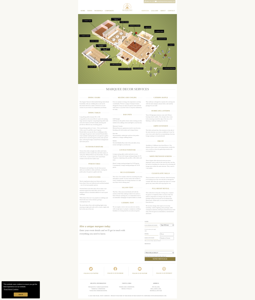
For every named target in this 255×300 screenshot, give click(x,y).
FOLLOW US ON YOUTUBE (139, 273)
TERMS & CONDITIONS (98, 289)
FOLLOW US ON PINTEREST (164, 273)
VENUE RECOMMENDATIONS (98, 290)
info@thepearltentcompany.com (166, 1)
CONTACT (171, 10)
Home (83, 10)
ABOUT (163, 10)
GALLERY (154, 10)
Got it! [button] (21, 294)
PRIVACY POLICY (127, 289)
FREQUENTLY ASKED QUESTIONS (98, 287)
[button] (85, 49)
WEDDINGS (98, 10)
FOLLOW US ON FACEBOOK (115, 273)
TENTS (89, 10)
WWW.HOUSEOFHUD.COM (158, 296)
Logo (135, 3)
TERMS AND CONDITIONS (126, 287)
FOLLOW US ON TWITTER (91, 273)
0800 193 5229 (150, 1)
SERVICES (145, 10)
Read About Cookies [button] (11, 289)
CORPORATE (109, 10)
